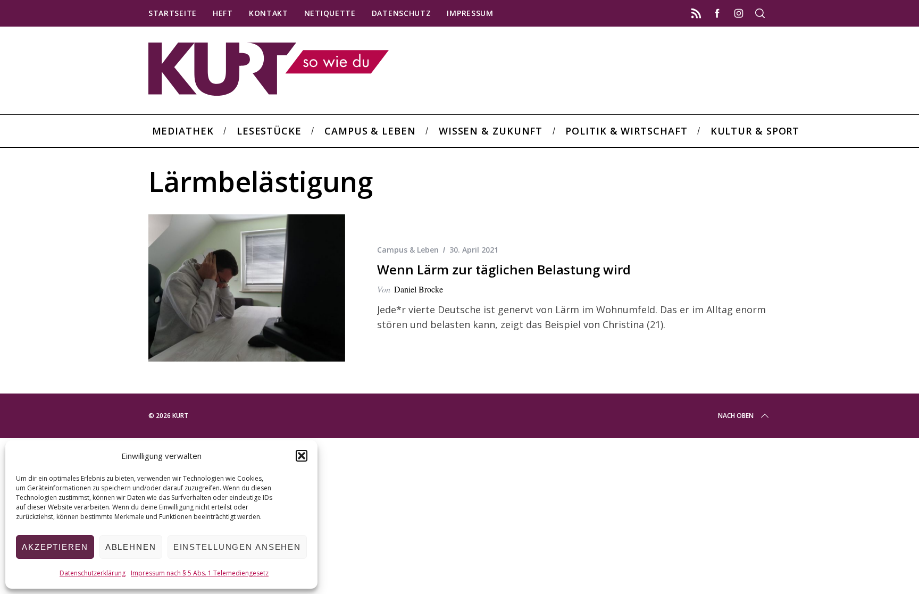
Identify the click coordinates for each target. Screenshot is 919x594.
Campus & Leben (408, 250)
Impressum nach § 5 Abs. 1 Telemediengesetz (200, 573)
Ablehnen (130, 546)
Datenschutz (401, 13)
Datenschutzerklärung (93, 573)
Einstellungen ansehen (237, 546)
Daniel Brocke (418, 289)
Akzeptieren (55, 546)
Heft (223, 13)
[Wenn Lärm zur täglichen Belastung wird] (246, 288)
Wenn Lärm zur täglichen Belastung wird (504, 269)
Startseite (172, 13)
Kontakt (268, 13)
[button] (301, 455)
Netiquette (330, 13)
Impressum (470, 13)
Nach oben (736, 415)
